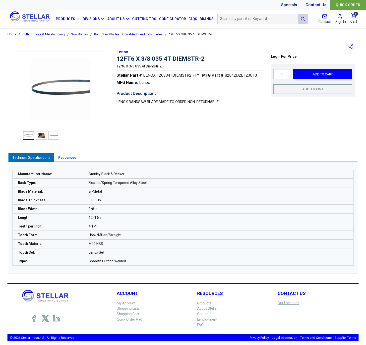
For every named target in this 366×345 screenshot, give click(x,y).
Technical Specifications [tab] (31, 158)
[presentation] (31, 157)
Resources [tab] (67, 158)
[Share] (351, 46)
